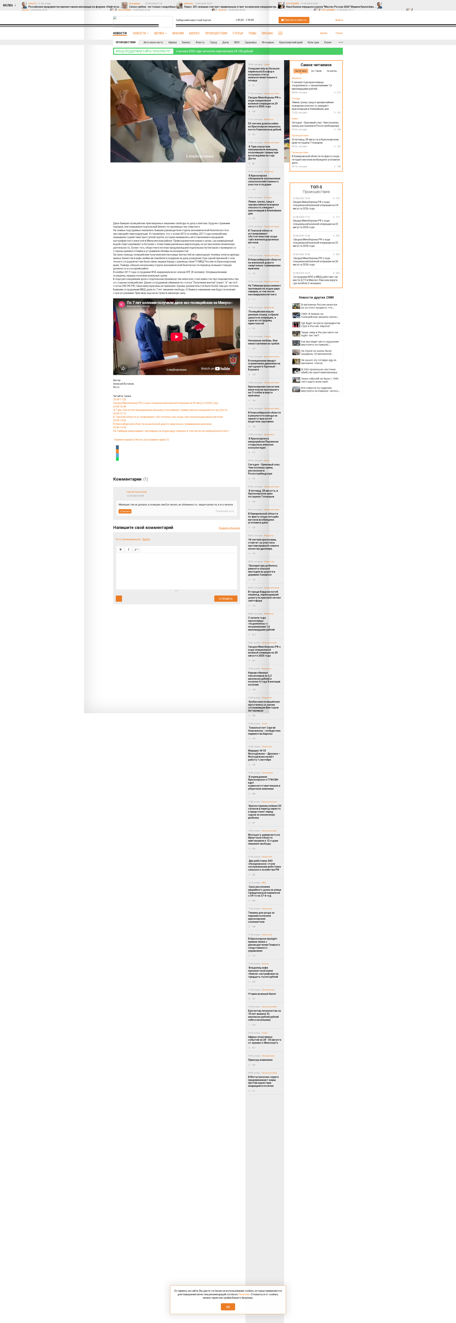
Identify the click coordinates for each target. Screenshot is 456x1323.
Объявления (268, 990)
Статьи (238, 33)
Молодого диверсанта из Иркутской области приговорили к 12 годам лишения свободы (264, 839)
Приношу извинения (260, 1059)
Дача (225, 42)
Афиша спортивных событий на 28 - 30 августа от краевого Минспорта (264, 1039)
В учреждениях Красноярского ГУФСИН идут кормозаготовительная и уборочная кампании (264, 782)
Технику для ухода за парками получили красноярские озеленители (261, 917)
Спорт (265, 724)
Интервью (268, 42)
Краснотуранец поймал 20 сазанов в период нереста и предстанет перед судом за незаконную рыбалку (264, 811)
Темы (252, 33)
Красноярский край (290, 42)
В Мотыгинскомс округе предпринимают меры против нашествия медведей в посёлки (263, 1081)
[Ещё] (341, 42)
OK (228, 1307)
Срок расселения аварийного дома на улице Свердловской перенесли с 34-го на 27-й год (264, 891)
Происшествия (216, 33)
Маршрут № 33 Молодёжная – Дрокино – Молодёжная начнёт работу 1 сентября (264, 755)
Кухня (327, 42)
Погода (296, 98)
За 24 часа (300, 71)
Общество (267, 746)
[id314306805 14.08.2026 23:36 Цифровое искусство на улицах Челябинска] (444, 3)
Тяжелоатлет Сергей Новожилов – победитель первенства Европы (264, 730)
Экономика (267, 773)
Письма (267, 33)
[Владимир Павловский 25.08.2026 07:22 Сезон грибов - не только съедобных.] (394, 3)
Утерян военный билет (262, 993)
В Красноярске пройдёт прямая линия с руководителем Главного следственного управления (264, 944)
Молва (159, 33)
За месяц (332, 71)
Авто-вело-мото (153, 42)
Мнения (178, 33)
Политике (244, 1294)
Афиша (172, 42)
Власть (200, 42)
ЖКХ (237, 42)
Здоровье (251, 42)
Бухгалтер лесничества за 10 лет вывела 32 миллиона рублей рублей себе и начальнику (264, 1015)
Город (213, 42)
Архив (323, 33)
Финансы (297, 78)
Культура (313, 42)
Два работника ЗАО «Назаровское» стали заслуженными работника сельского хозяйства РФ (264, 865)
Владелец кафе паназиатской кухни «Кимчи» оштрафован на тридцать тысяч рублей (263, 972)
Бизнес (194, 33)
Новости (139, 33)
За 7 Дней (316, 71)
